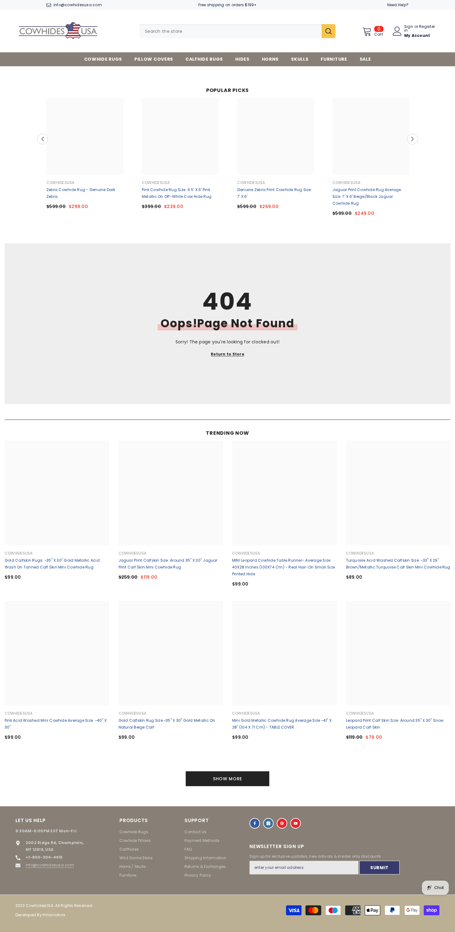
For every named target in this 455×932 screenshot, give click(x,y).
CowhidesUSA (60, 182)
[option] (84, 156)
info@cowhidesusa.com (78, 4)
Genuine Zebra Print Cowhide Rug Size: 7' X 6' (274, 193)
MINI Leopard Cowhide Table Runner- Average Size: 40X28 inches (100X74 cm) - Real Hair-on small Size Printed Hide (283, 567)
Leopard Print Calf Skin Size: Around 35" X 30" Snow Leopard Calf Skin (395, 724)
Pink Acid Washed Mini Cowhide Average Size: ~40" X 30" (55, 724)
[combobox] (230, 31)
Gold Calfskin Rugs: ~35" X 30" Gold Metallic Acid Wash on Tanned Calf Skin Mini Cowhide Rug (52, 564)
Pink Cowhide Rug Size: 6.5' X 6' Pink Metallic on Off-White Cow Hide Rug (176, 193)
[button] (42, 138)
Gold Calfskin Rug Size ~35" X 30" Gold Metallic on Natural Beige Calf (167, 724)
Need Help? (398, 4)
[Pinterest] (282, 823)
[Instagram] (268, 823)
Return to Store (227, 354)
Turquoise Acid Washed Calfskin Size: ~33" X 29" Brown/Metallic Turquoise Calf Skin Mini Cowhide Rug (398, 564)
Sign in (408, 28)
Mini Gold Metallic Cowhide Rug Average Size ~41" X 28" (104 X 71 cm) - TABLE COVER (282, 724)
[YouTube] (295, 823)
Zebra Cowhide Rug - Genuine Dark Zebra (80, 193)
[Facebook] (254, 823)
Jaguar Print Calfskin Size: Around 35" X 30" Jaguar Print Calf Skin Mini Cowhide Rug (168, 564)
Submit (379, 867)
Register (427, 27)
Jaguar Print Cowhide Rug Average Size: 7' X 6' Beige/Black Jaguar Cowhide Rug (366, 196)
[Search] (237, 31)
